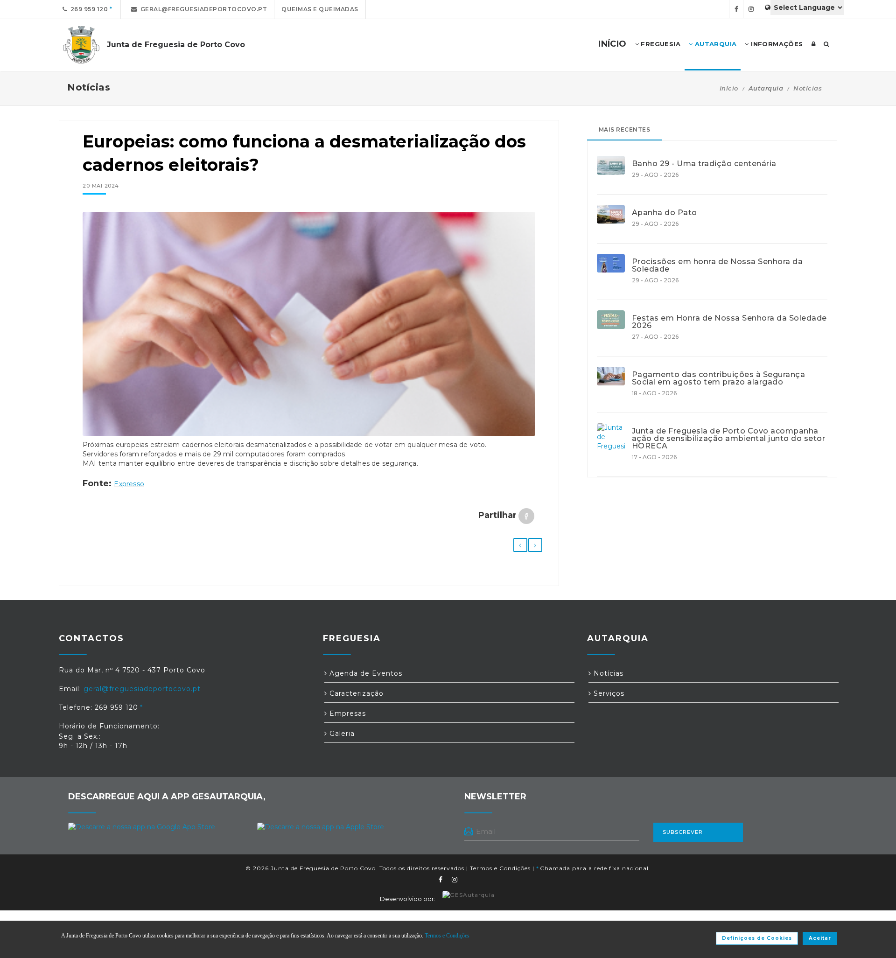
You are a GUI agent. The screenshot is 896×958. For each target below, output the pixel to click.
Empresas (346, 713)
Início (729, 88)
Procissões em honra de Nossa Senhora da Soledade (717, 265)
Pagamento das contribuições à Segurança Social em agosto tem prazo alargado (718, 378)
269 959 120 (87, 9)
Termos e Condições (500, 868)
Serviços (607, 693)
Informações (776, 44)
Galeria (341, 733)
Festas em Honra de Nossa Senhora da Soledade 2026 (729, 322)
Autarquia (714, 44)
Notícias (807, 88)
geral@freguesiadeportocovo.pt (202, 9)
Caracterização (355, 693)
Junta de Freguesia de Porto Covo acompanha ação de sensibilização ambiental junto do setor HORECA (729, 438)
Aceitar (820, 938)
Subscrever (683, 832)
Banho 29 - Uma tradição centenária (704, 164)
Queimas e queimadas (319, 9)
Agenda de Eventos (364, 673)
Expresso (129, 484)
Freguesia (659, 44)
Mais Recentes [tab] (625, 129)
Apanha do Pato (664, 213)
